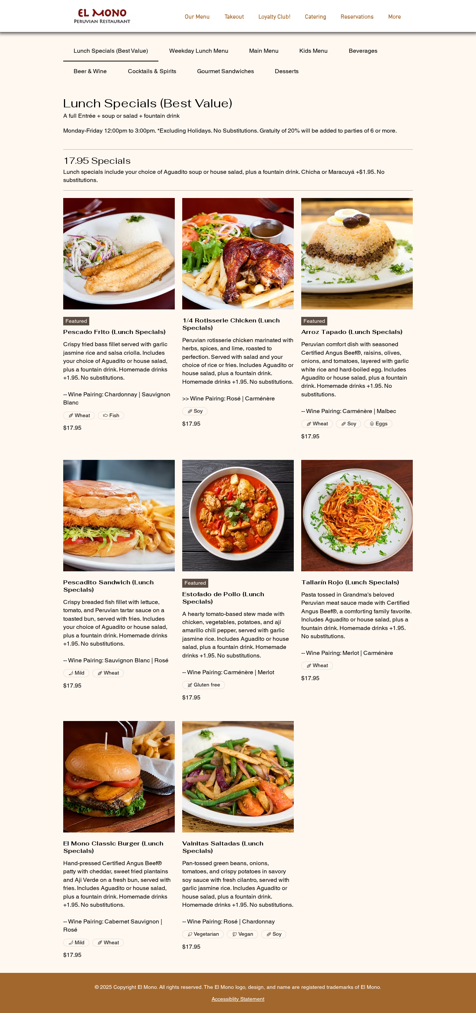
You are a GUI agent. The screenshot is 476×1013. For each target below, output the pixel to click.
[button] (197, 17)
